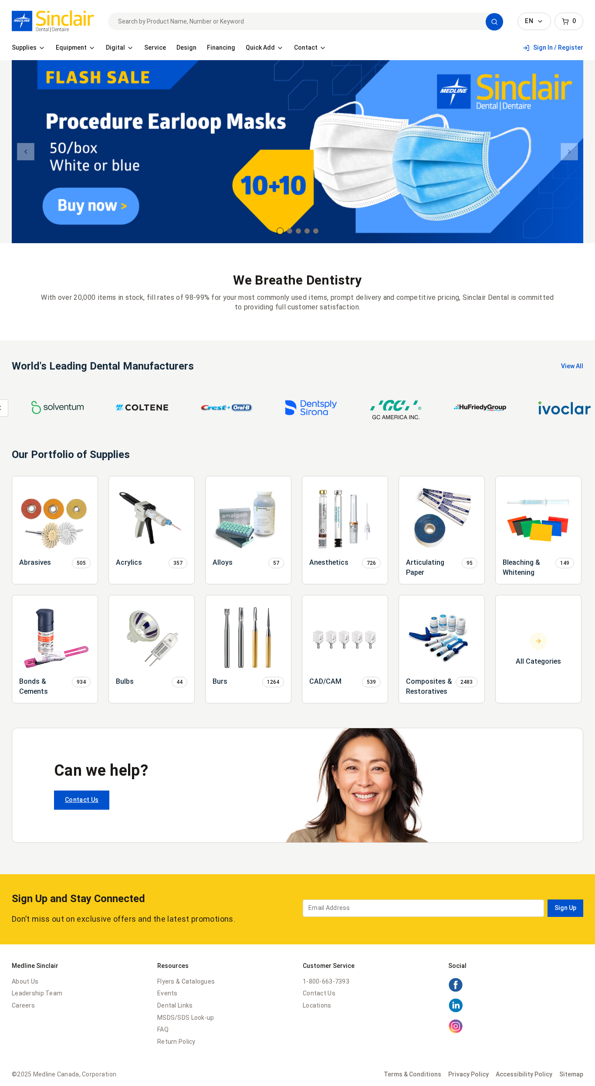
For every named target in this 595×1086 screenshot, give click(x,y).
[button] (494, 22)
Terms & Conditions (412, 1074)
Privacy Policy (468, 1074)
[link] (53, 21)
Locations (317, 1005)
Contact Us (81, 799)
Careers (23, 1005)
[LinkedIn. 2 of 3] (455, 1010)
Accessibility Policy (524, 1074)
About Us (25, 981)
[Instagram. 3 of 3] (455, 1031)
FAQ (163, 1029)
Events (167, 993)
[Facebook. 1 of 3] (455, 990)
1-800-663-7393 (326, 981)
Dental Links (175, 1005)
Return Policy (176, 1041)
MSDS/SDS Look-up (185, 1017)
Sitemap (571, 1074)
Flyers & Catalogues (186, 981)
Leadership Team (37, 993)
